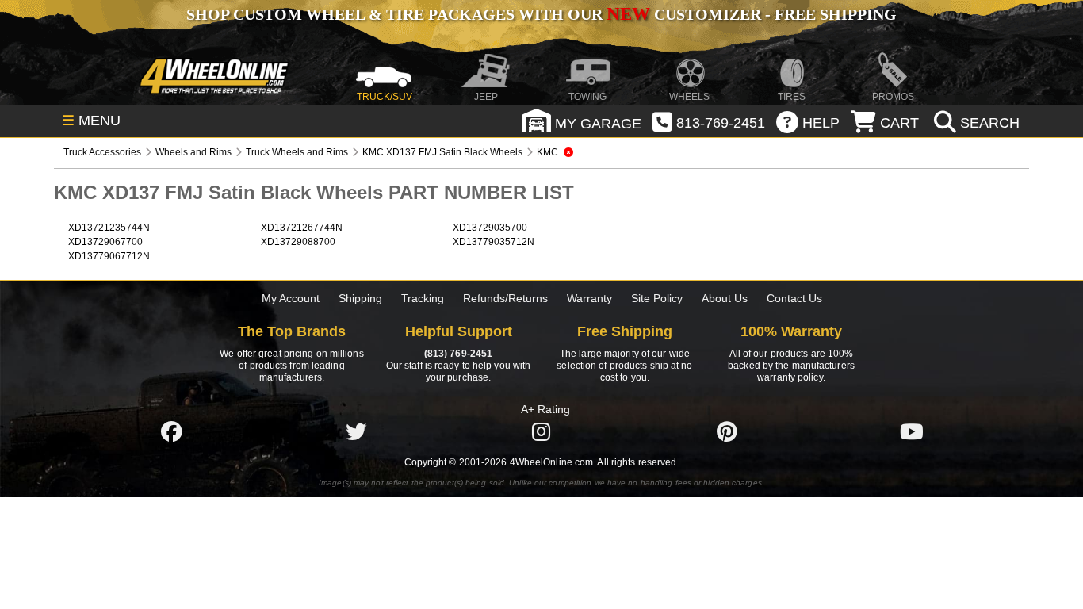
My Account (291, 298)
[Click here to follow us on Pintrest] (727, 431)
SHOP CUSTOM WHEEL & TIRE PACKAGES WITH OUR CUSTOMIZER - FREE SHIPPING (541, 14)
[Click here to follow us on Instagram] (541, 431)
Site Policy (657, 298)
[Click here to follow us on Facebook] (171, 431)
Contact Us (794, 298)
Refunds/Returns (505, 298)
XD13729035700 (490, 227)
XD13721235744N (109, 227)
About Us (725, 298)
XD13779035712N (493, 241)
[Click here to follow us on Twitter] (356, 431)
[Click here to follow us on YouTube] (912, 431)
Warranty (589, 298)
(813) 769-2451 (458, 353)
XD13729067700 (105, 241)
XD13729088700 (298, 241)
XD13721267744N (302, 227)
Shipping (360, 298)
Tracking (422, 298)
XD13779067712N (109, 256)
